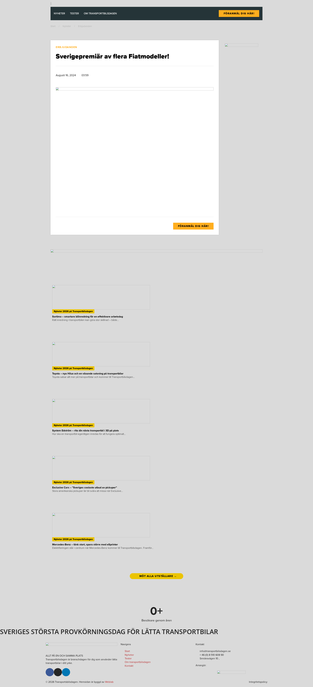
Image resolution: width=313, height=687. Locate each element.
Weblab (109, 682)
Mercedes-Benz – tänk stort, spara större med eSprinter (85, 544)
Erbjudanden (85, 26)
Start (53, 26)
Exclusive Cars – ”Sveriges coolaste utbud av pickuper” (84, 487)
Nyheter (59, 13)
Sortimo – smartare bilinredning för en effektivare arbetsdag (87, 316)
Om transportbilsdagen (100, 13)
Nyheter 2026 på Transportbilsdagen (73, 311)
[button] (165, 75)
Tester (74, 13)
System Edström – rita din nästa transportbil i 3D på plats (85, 430)
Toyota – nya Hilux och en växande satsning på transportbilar (87, 373)
